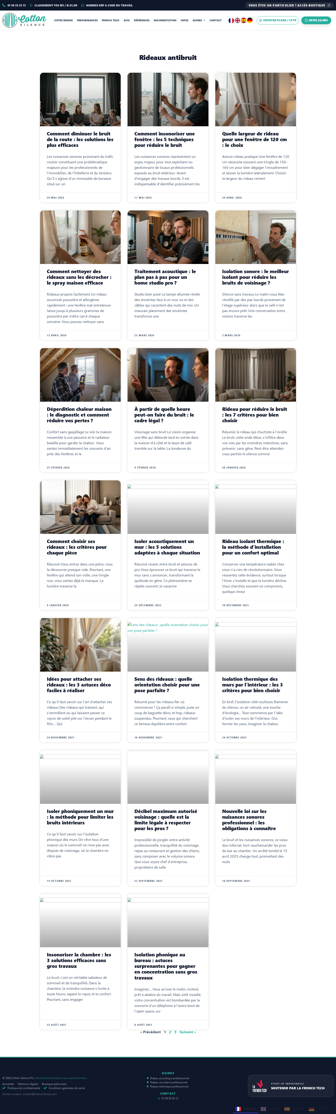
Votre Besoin (63, 20)
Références (141, 20)
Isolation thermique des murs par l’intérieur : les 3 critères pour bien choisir (252, 685)
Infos (184, 20)
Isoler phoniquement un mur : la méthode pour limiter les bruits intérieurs (80, 817)
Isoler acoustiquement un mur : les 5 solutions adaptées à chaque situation (167, 547)
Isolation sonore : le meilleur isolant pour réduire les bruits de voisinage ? (255, 277)
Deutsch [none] (323, 1108)
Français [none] (249, 1108)
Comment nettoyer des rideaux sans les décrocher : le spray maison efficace (79, 277)
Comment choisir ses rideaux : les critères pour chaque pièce (77, 547)
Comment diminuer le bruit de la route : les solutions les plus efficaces (80, 139)
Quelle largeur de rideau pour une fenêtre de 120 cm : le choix (254, 139)
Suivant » (188, 1031)
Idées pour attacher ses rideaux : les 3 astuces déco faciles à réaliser (79, 685)
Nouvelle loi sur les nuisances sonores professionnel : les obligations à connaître (249, 820)
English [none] (274, 1108)
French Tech (110, 20)
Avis (127, 20)
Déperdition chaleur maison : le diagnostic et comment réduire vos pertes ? (79, 415)
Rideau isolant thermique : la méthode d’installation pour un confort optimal (253, 547)
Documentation (165, 20)
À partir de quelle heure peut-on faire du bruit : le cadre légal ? (164, 415)
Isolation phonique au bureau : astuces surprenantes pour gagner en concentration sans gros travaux (165, 966)
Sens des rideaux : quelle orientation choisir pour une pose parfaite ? (167, 685)
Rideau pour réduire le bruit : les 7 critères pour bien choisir (254, 415)
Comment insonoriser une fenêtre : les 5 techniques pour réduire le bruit (164, 139)
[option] (238, 20)
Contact (216, 20)
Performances (87, 20)
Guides (197, 20)
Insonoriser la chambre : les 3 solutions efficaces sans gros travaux (79, 960)
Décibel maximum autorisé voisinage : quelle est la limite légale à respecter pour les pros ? (165, 820)
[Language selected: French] (241, 20)
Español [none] (298, 1108)
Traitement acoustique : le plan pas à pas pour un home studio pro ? (165, 277)
